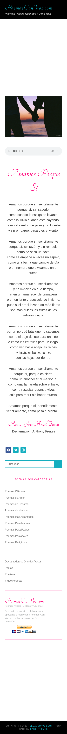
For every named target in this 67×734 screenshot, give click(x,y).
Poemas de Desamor (17, 504)
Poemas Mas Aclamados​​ (19, 516)
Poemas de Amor (15, 497)
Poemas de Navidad (16, 510)
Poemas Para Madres (17, 523)
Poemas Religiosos (16, 542)
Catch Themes (39, 729)
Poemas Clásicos (15, 491)
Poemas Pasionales (16, 536)
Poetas (9, 568)
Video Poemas (13, 580)
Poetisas (10, 574)
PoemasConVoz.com (29, 7)
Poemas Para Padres (17, 529)
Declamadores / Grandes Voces (23, 561)
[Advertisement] (33, 59)
